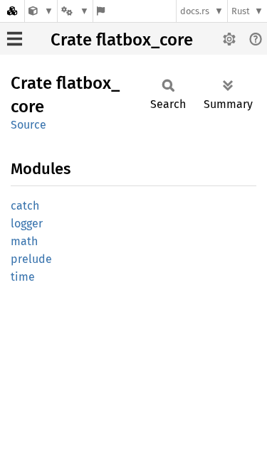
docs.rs (194, 11)
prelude (31, 259)
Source (28, 124)
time (23, 277)
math (24, 241)
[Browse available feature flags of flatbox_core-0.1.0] (100, 11)
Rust (240, 11)
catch (25, 205)
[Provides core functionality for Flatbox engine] (41, 11)
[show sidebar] (14, 39)
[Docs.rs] (12, 11)
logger (27, 223)
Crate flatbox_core (122, 40)
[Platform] (75, 11)
